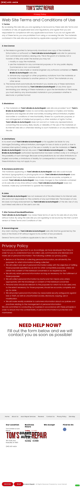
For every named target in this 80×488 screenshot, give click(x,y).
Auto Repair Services (28, 416)
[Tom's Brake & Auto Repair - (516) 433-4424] (77, 485)
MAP (18, 484)
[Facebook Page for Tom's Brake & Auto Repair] (64, 430)
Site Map (72, 416)
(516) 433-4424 (9, 2)
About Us (15, 416)
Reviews (41, 416)
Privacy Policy (61, 416)
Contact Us (50, 416)
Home (7, 416)
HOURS (7, 484)
